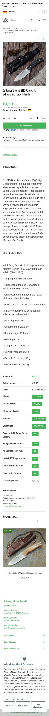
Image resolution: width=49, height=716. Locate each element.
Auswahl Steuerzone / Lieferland (15, 110)
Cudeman (37, 397)
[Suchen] (32, 20)
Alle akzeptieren (38, 705)
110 (35, 451)
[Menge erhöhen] (43, 118)
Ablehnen (9, 706)
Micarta (37, 404)
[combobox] (21, 12)
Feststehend (39, 426)
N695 (36, 411)
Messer (35, 376)
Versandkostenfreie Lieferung (19, 108)
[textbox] (21, 12)
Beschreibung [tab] (10, 155)
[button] (24, 635)
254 (35, 473)
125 (35, 459)
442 (35, 434)
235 (35, 466)
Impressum (9, 699)
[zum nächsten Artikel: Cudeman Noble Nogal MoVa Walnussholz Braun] (43, 39)
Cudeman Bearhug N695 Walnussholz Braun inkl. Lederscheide (24, 573)
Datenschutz (22, 699)
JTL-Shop (39, 712)
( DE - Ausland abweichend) (33, 140)
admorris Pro (20, 712)
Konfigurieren (23, 706)
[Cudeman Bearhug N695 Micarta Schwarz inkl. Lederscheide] (24, 64)
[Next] (44, 521)
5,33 (35, 444)
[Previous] (37, 521)
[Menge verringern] (31, 118)
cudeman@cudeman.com (12, 506)
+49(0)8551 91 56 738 (11, 620)
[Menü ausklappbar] (45, 20)
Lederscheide (39, 419)
